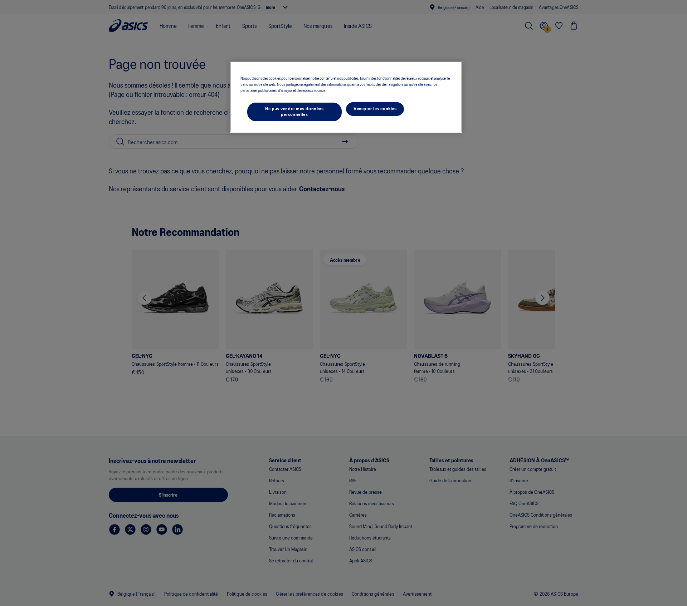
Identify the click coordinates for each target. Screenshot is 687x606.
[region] (346, 97)
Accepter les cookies (375, 109)
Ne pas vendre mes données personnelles (294, 112)
